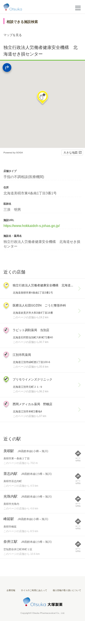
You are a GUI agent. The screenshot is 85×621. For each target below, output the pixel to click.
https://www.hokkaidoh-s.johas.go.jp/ (31, 226)
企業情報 (11, 590)
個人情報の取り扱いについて (67, 590)
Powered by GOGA (13, 152)
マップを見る (12, 35)
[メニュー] (78, 7)
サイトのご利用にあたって (34, 590)
